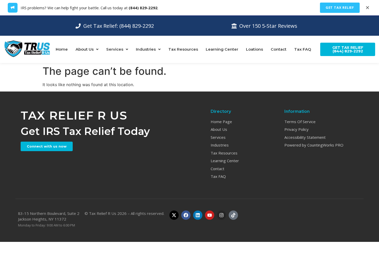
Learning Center (222, 49)
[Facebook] (186, 215)
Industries (146, 49)
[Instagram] (221, 215)
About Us (85, 49)
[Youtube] (209, 215)
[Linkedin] (197, 215)
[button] (87, 49)
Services (114, 49)
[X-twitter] (174, 215)
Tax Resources (183, 49)
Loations (254, 49)
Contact (278, 49)
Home (62, 49)
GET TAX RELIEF (340, 7)
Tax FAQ (302, 49)
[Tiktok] (233, 215)
